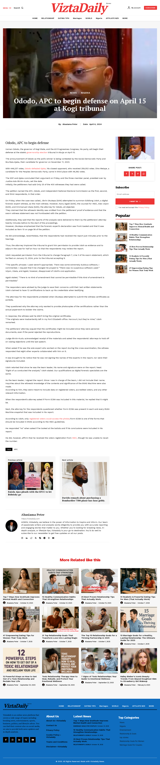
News (73, 93)
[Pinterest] (137, 173)
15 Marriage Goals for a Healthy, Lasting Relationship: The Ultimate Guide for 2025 (137, 637)
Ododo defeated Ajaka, (35, 168)
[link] (30, 488)
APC (16, 449)
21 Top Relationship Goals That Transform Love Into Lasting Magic (59, 636)
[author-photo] (4, 602)
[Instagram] (12, 740)
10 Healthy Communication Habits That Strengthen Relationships (140, 237)
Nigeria (85, 93)
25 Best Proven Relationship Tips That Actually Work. (141, 247)
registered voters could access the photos (49, 418)
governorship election (37, 152)
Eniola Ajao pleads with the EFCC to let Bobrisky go (30, 493)
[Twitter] (132, 173)
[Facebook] (126, 173)
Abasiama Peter (69, 124)
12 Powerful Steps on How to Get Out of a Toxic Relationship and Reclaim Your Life (20, 678)
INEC (74, 438)
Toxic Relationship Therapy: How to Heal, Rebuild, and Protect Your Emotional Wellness (60, 678)
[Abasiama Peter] (12, 526)
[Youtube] (33, 740)
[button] (19, 7)
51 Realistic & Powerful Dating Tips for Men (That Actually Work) (140, 258)
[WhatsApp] (143, 173)
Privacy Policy (143, 207)
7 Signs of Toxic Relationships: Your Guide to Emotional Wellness (99, 677)
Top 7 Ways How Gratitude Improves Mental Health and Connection (141, 226)
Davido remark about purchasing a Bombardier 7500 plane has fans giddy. (83, 499)
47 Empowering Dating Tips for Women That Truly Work (141, 269)
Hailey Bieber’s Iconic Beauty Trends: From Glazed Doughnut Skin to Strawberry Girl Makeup (138, 678)
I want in (133, 201)
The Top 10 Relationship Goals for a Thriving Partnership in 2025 (99, 636)
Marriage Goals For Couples (84, 726)
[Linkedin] (19, 740)
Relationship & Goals (82, 735)
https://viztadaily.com (30, 519)
